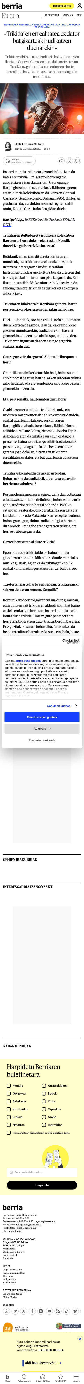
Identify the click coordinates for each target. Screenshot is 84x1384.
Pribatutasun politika (14, 1272)
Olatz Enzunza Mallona (29, 144)
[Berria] (12, 1209)
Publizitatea (9, 1248)
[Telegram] (15, 1311)
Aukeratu (40, 728)
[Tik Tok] (66, 1311)
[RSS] (58, 1311)
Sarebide (8, 1258)
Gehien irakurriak (20, 859)
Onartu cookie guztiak (42, 717)
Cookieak (8, 1276)
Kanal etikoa (9, 1282)
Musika (68, 15)
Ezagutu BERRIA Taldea (15, 1242)
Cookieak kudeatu (59, 705)
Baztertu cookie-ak (42, 740)
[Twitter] (23, 1311)
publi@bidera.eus (26, 1227)
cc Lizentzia (9, 1279)
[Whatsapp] (6, 1311)
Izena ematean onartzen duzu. (41, 1132)
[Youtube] (49, 1311)
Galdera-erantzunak (13, 1251)
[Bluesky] (75, 1311)
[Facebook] (32, 1311)
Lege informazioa (12, 1269)
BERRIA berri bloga (13, 1245)
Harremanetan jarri (13, 1230)
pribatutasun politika (41, 1132)
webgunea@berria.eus (28, 1224)
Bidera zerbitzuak (12, 1293)
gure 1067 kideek (28, 660)
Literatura (51, 15)
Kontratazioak (10, 1255)
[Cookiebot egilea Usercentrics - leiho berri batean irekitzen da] (62, 641)
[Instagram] (41, 1311)
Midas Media (10, 1296)
